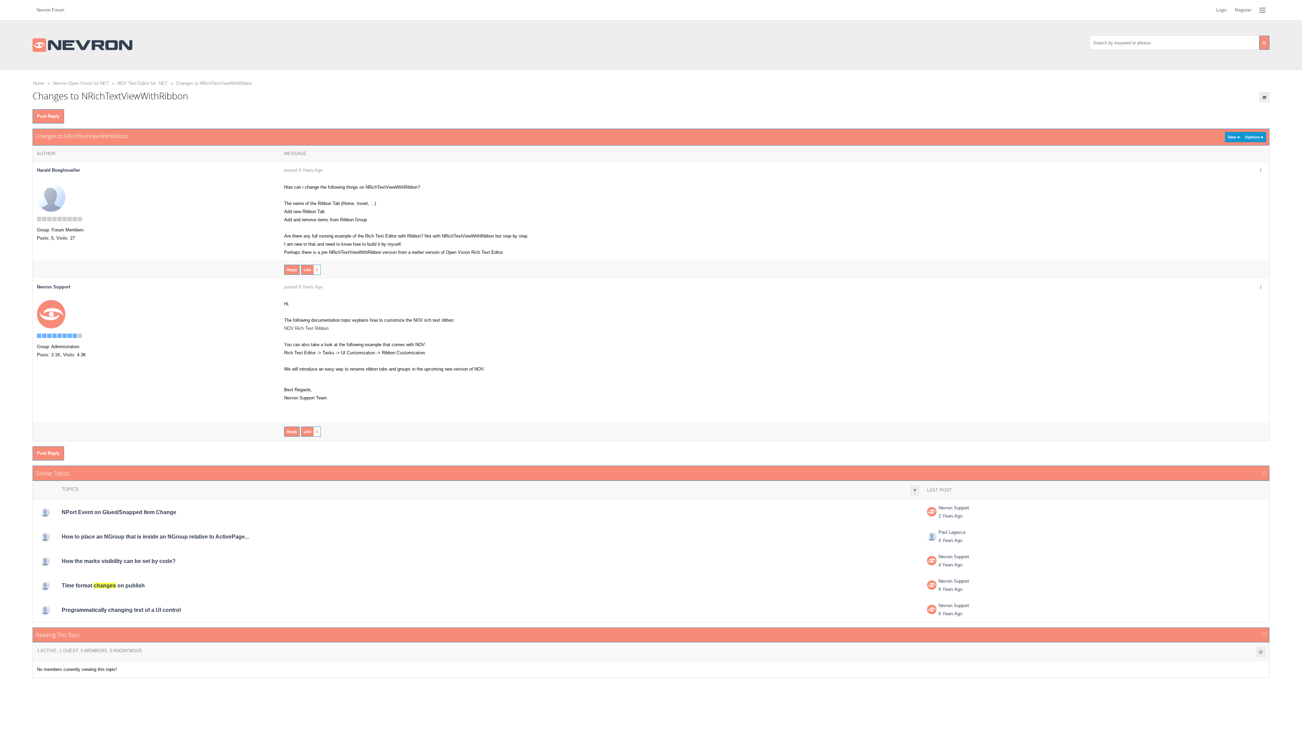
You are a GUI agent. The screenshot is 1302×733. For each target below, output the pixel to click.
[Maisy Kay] (45, 610)
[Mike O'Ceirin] (45, 585)
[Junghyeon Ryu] (45, 561)
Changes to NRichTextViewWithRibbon (214, 83)
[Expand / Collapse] (1264, 473)
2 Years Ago (950, 516)
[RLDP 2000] (45, 512)
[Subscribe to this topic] (1264, 97)
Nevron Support (954, 507)
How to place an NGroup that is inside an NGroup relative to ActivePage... (155, 537)
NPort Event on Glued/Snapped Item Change (119, 512)
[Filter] (915, 490)
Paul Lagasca (952, 532)
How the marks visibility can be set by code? (119, 561)
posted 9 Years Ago (303, 170)
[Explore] (1262, 10)
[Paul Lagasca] (45, 536)
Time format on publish (103, 585)
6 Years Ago (950, 589)
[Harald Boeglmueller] (51, 197)
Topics (70, 489)
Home (38, 83)
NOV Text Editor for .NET (142, 83)
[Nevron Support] (51, 314)
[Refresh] (1261, 652)
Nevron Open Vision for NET (81, 83)
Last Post (939, 490)
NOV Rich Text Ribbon (306, 328)
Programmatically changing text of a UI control (121, 610)
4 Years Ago (950, 540)
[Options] (1260, 170)
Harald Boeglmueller (58, 170)
